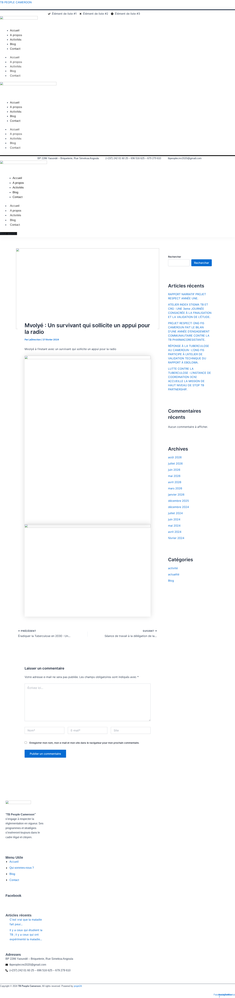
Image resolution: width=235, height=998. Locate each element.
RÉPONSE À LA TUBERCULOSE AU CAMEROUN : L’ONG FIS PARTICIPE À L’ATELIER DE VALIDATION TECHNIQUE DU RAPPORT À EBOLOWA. (188, 354)
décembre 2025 (178, 500)
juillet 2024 (175, 513)
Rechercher (174, 256)
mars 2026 (175, 488)
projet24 (78, 986)
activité (173, 568)
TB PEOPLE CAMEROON (16, 2)
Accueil (14, 57)
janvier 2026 (176, 494)
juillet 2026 (175, 463)
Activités (15, 66)
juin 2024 (174, 519)
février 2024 (176, 538)
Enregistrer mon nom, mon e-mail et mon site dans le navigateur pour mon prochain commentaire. (84, 742)
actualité (173, 574)
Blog (13, 71)
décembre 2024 (178, 507)
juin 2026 (174, 469)
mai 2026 (174, 476)
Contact (15, 75)
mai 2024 (174, 525)
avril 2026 (174, 482)
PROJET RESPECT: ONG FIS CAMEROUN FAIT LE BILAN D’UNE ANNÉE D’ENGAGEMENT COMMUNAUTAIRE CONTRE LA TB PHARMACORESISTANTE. (189, 331)
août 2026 (175, 457)
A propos (16, 62)
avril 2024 (174, 531)
